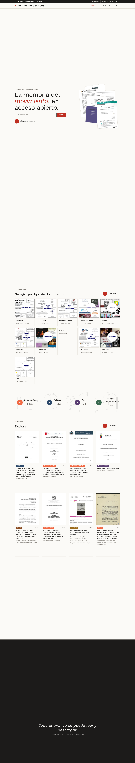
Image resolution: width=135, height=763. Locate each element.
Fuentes (111, 6)
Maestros (113, 1)
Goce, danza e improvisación (108, 468)
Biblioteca (96, 1)
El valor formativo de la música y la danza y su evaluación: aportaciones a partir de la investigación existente (26, 534)
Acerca (118, 6)
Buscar (99, 6)
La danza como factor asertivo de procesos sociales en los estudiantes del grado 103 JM (80, 471)
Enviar (105, 6)
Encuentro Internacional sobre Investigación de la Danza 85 (79, 532)
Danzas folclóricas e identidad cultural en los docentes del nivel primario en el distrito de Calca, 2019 (53, 471)
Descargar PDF (21, 487)
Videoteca (104, 1)
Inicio (92, 6)
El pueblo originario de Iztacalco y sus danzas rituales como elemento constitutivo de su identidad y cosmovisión (53, 534)
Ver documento (21, 483)
